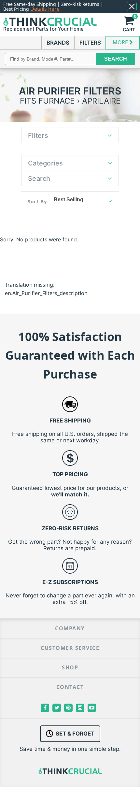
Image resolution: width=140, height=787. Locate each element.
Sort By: (38, 201)
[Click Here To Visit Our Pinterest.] (68, 708)
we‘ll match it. (70, 494)
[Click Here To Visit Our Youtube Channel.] (92, 708)
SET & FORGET (75, 733)
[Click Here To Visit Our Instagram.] (80, 708)
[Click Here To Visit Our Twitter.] (56, 708)
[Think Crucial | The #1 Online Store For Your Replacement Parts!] (50, 22)
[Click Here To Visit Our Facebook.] (45, 708)
